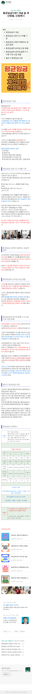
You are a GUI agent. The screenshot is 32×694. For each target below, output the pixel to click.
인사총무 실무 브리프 (10, 605)
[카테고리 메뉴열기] (29, 2)
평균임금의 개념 (12, 32)
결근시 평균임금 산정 (14, 58)
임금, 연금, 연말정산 (16, 10)
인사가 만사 (6, 668)
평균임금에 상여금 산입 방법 (17, 48)
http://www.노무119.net (9, 615)
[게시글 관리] (10, 631)
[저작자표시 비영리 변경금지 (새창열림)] (22, 631)
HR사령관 (8, 2)
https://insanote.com (8, 602)
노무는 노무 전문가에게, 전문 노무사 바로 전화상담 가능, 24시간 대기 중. (10, 621)
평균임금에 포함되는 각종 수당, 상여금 (11, 643)
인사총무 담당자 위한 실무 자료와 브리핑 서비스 (15, 608)
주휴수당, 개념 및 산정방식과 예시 (11, 652)
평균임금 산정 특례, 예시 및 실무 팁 (11, 646)
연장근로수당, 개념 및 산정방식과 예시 (11, 655)
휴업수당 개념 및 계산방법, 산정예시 (11, 649)
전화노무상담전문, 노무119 (9, 618)
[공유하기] (8, 631)
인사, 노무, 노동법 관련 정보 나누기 (12, 670)
